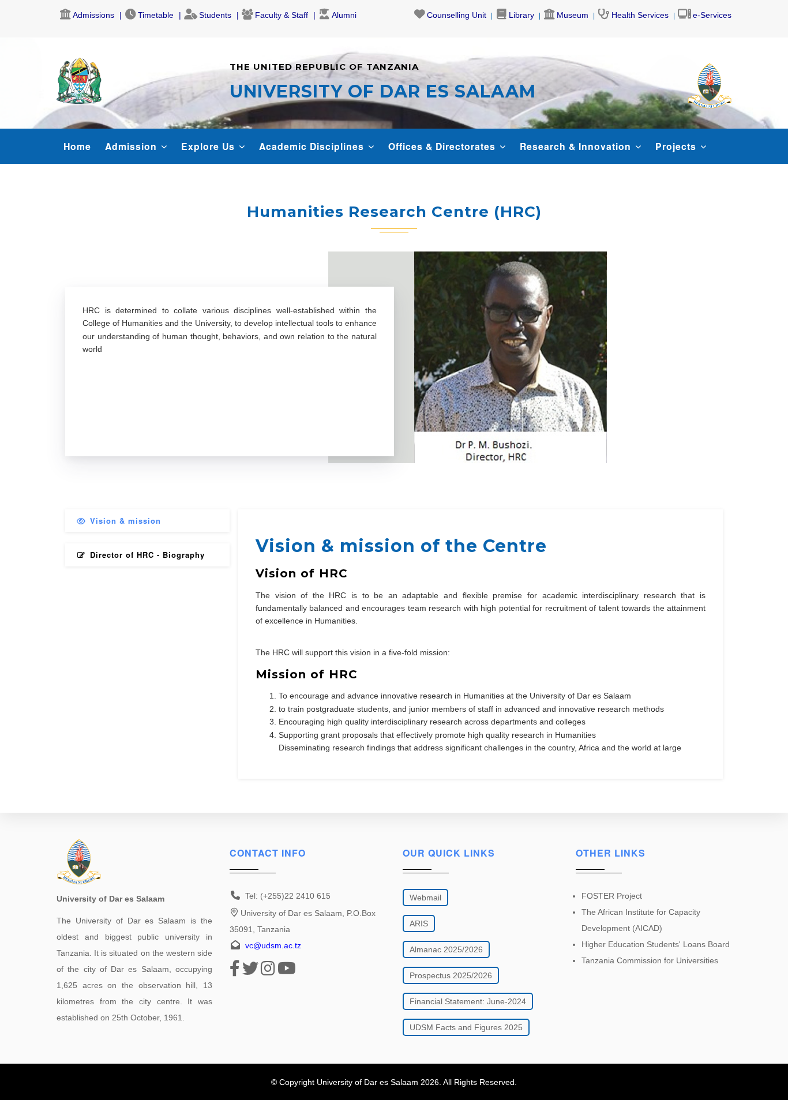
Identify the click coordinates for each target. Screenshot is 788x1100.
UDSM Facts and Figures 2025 (466, 1027)
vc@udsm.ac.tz (273, 945)
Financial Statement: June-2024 (468, 1001)
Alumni (344, 15)
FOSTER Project (611, 895)
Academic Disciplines (313, 146)
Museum (572, 15)
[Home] (79, 78)
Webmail (425, 897)
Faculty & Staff (281, 15)
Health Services (640, 15)
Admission (132, 146)
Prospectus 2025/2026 (451, 975)
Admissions (93, 15)
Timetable (156, 15)
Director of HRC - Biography (147, 554)
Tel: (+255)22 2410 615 (288, 895)
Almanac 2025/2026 (446, 949)
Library (521, 15)
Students (215, 15)
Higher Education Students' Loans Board (655, 944)
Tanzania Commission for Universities (649, 960)
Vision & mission (125, 520)
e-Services (712, 15)
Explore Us (209, 146)
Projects (677, 146)
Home (77, 146)
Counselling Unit (456, 15)
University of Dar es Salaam (367, 1082)
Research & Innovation (577, 146)
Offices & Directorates (443, 146)
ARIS (419, 923)
